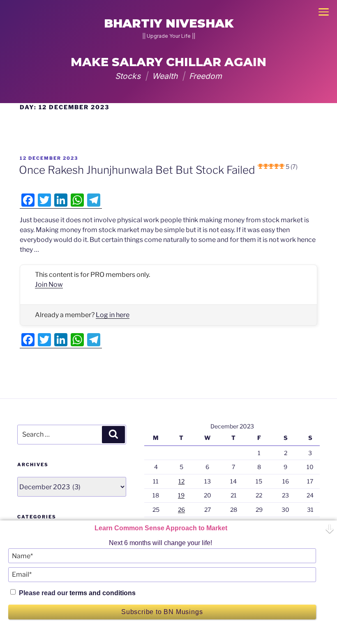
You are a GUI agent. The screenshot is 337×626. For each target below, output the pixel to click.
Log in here (112, 315)
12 (181, 481)
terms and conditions (102, 592)
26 (181, 509)
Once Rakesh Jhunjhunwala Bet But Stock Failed (158, 169)
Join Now (49, 284)
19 (181, 495)
